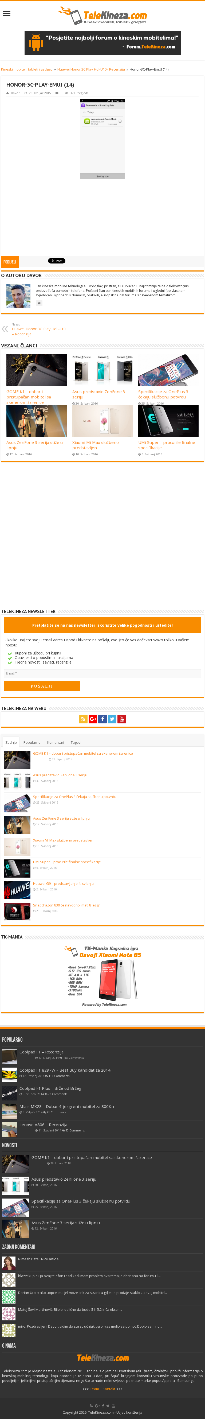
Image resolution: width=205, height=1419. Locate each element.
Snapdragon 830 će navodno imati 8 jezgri (67, 905)
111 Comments (59, 1076)
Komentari (55, 742)
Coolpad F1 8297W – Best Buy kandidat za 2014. (65, 1070)
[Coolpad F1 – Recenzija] (9, 1056)
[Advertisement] (102, 218)
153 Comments (73, 1058)
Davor (15, 93)
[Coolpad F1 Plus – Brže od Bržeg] (9, 1093)
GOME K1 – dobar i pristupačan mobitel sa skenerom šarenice (28, 397)
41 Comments (56, 1112)
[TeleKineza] (102, 15)
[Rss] (83, 719)
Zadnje (11, 742)
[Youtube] (121, 719)
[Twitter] (112, 719)
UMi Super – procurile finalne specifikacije (67, 861)
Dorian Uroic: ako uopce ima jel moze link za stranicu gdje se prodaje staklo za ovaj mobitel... (93, 1292)
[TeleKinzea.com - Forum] (102, 43)
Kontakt (109, 1388)
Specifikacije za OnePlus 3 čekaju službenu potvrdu (163, 394)
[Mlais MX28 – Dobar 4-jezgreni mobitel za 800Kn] (9, 1111)
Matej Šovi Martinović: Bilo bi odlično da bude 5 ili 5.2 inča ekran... (70, 1309)
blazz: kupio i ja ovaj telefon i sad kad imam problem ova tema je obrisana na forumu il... (89, 1275)
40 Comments (75, 1130)
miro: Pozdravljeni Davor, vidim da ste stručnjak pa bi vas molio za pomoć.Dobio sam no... (90, 1326)
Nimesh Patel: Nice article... (39, 1259)
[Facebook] (102, 719)
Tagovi (76, 742)
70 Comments (57, 1094)
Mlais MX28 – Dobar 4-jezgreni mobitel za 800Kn (66, 1106)
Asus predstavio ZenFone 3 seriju (60, 775)
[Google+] (93, 719)
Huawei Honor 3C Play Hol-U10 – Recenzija (39, 329)
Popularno (32, 742)
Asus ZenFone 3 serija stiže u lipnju (61, 818)
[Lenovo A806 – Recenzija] (9, 1129)
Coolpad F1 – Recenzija (41, 1051)
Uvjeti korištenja (129, 1412)
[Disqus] (102, 539)
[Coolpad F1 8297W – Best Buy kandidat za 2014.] (9, 1075)
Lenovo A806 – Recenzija (43, 1124)
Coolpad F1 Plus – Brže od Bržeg (50, 1088)
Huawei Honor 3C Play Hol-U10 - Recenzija (91, 69)
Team (94, 1388)
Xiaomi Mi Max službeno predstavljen (95, 445)
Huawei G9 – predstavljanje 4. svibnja (63, 883)
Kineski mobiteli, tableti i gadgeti (27, 69)
